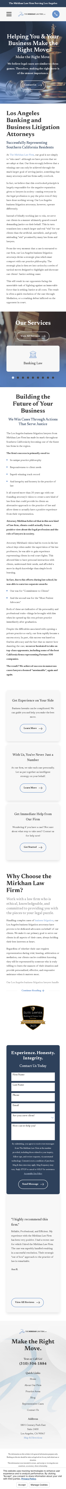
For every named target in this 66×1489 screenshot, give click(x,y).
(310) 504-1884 (33, 1364)
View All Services (30, 336)
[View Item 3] (23, 378)
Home (33, 1379)
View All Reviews (24, 1302)
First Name (18, 1075)
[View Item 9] (53, 378)
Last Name (18, 1085)
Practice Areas (33, 1391)
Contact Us (30, 85)
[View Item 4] (28, 378)
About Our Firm (33, 1385)
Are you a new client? (23, 1116)
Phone (15, 1095)
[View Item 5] (33, 378)
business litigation (44, 920)
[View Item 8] (48, 378)
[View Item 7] (43, 378)
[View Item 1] (13, 377)
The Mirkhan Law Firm (22, 155)
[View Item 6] (38, 378)
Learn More (30, 728)
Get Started (30, 847)
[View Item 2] (18, 378)
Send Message (30, 1184)
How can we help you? (24, 1126)
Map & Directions (33, 1438)
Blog (32, 1398)
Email (15, 1105)
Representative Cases (33, 1404)
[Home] (31, 14)
